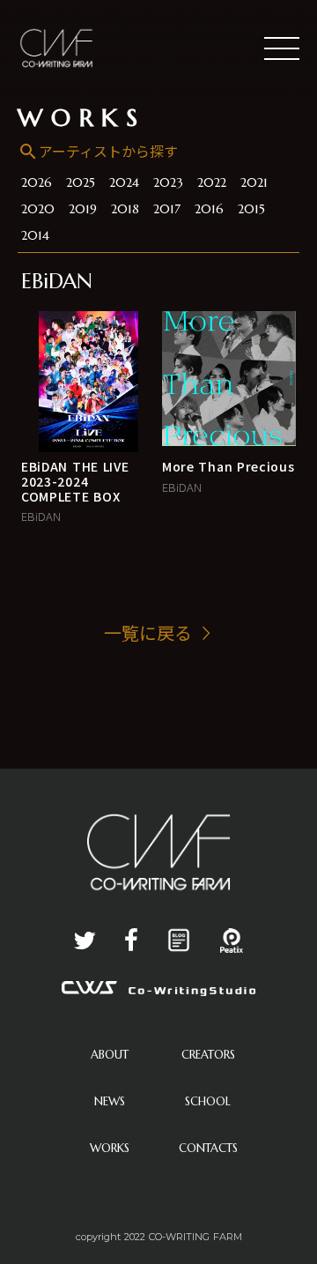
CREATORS (208, 1054)
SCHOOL (208, 1101)
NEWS (109, 1101)
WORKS (82, 118)
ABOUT (110, 1054)
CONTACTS (208, 1148)
